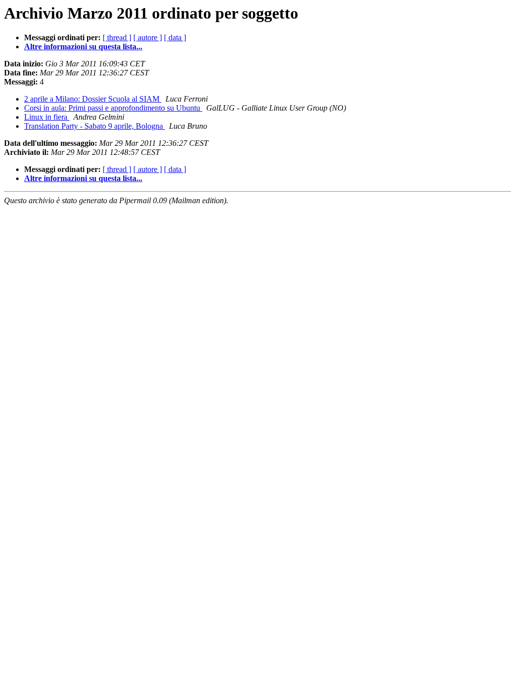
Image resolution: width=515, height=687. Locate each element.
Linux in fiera (46, 117)
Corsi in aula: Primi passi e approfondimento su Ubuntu (113, 108)
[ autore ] (147, 37)
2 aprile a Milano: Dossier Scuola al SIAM (92, 99)
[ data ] (175, 37)
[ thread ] (117, 37)
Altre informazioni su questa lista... (83, 46)
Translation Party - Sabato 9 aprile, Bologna (94, 126)
